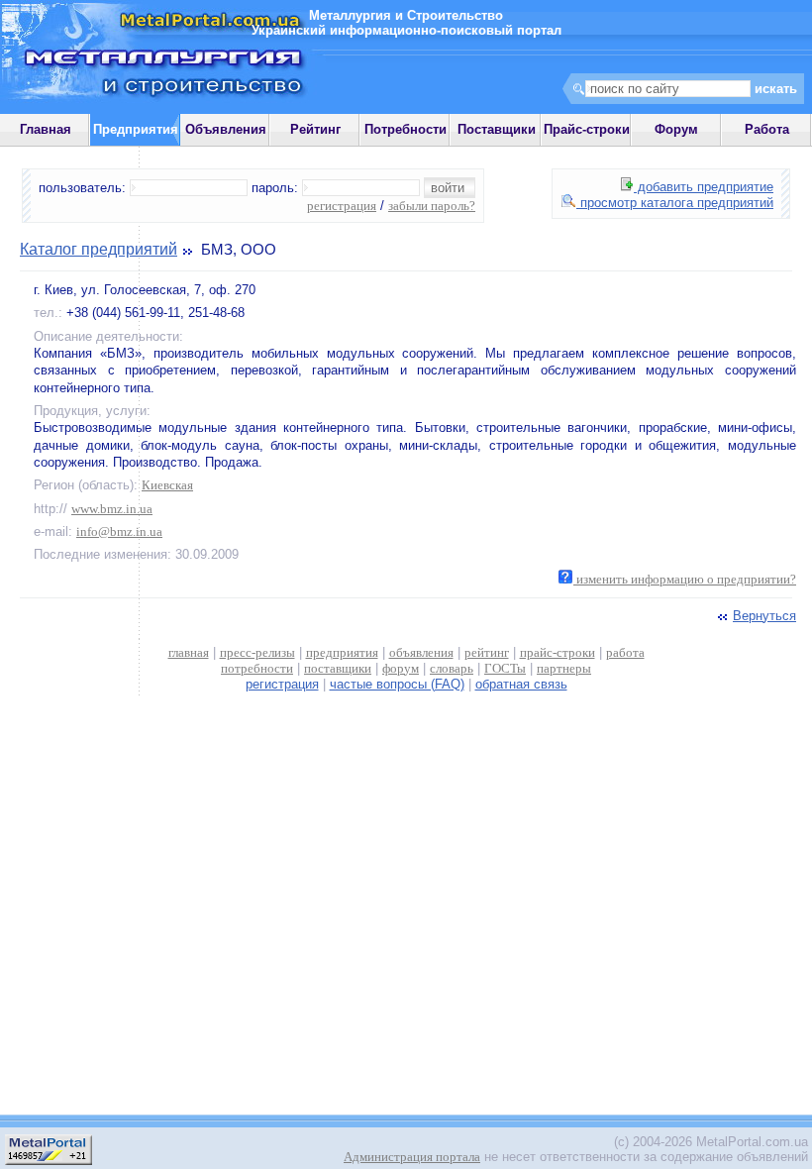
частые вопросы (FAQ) (397, 684)
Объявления (225, 129)
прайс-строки (557, 652)
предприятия (342, 652)
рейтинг (486, 652)
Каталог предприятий (98, 249)
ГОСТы (505, 668)
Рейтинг (315, 129)
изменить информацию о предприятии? (684, 579)
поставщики (337, 668)
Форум (676, 129)
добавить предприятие (703, 186)
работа (625, 652)
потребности (257, 668)
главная (188, 652)
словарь (451, 668)
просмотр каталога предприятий (674, 202)
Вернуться (764, 615)
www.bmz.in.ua (111, 508)
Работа (767, 129)
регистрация (341, 205)
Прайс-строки (587, 129)
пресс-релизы (257, 652)
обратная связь (521, 684)
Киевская (167, 485)
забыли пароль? (431, 205)
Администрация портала (412, 1156)
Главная (45, 129)
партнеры (564, 668)
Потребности (405, 129)
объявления (421, 652)
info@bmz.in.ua (119, 531)
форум (400, 668)
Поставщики (496, 129)
